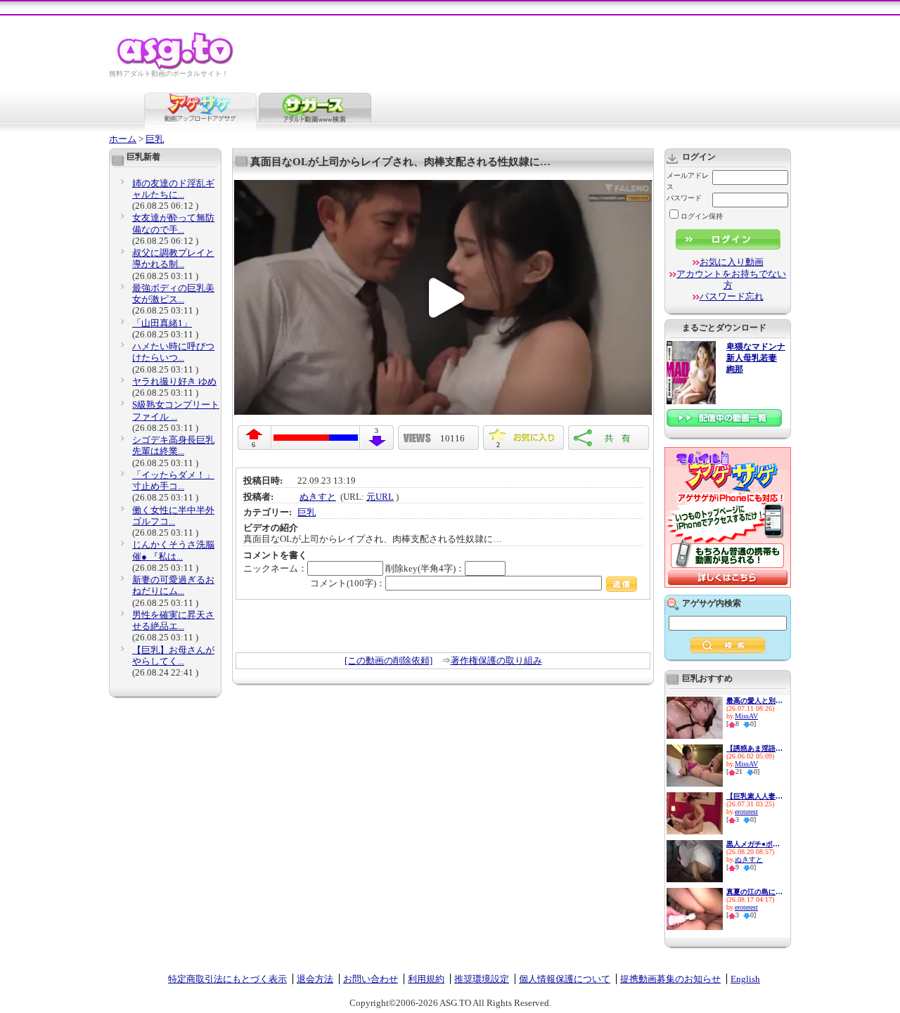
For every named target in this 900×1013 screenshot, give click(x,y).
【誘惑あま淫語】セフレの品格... (754, 748)
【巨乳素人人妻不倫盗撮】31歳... (754, 796)
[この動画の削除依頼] (388, 660)
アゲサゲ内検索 (711, 603)
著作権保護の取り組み (496, 660)
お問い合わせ (370, 979)
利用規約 (426, 979)
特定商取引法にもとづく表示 (227, 979)
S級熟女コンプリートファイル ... (175, 410)
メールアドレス (688, 181)
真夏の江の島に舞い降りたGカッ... (754, 892)
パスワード (684, 198)
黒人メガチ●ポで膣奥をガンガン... (754, 844)
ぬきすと (318, 496)
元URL (380, 496)
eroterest (746, 811)
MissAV (746, 716)
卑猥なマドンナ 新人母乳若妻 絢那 (755, 358)
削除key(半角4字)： (425, 568)
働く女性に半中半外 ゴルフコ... (173, 516)
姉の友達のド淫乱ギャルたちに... (173, 189)
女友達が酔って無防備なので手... (173, 223)
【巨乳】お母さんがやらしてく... (173, 655)
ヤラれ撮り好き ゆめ (174, 381)
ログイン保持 (702, 216)
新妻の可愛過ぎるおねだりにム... (173, 585)
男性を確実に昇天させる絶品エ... (173, 620)
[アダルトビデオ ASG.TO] (176, 67)
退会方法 (315, 979)
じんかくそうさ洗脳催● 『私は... (173, 550)
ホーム (122, 139)
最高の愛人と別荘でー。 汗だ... (754, 700)
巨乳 (155, 139)
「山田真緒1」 (162, 323)
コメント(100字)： (347, 583)
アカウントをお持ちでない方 (731, 279)
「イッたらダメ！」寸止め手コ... (173, 480)
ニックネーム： (275, 568)
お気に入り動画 (732, 262)
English (745, 979)
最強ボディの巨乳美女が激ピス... (173, 293)
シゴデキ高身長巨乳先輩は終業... (173, 445)
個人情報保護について (564, 979)
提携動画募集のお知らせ (670, 979)
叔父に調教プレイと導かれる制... (173, 258)
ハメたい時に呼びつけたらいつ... (173, 352)
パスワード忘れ (732, 296)
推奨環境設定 (481, 979)
